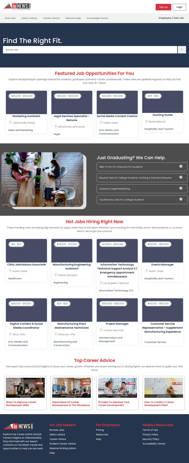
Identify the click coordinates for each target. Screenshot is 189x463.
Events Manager (162, 264)
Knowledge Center (98, 18)
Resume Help (73, 18)
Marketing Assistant (26, 116)
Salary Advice (29, 18)
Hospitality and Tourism (158, 129)
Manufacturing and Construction (65, 343)
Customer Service (155, 342)
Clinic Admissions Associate (26, 264)
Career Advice (51, 18)
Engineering (61, 282)
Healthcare (15, 278)
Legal (57, 134)
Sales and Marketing (20, 130)
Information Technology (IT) (116, 290)
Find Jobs (10, 18)
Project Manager (117, 324)
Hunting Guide (163, 115)
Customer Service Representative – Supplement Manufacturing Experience (162, 328)
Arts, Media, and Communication (109, 131)
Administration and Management (110, 339)
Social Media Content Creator (117, 116)
